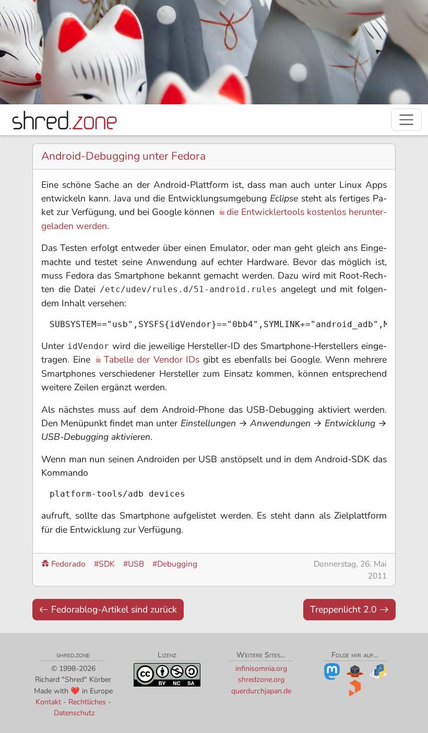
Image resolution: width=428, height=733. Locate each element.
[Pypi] (377, 671)
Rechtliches (87, 702)
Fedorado (68, 563)
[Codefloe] (354, 671)
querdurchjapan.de (261, 691)
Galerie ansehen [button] (361, 87)
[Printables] (354, 688)
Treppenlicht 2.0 (344, 609)
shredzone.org (261, 679)
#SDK (104, 563)
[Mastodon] (332, 671)
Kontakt (48, 702)
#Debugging (174, 563)
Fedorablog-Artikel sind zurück (113, 609)
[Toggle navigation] (406, 120)
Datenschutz (74, 713)
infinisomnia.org (261, 669)
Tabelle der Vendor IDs (151, 359)
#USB (133, 563)
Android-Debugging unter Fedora (123, 156)
